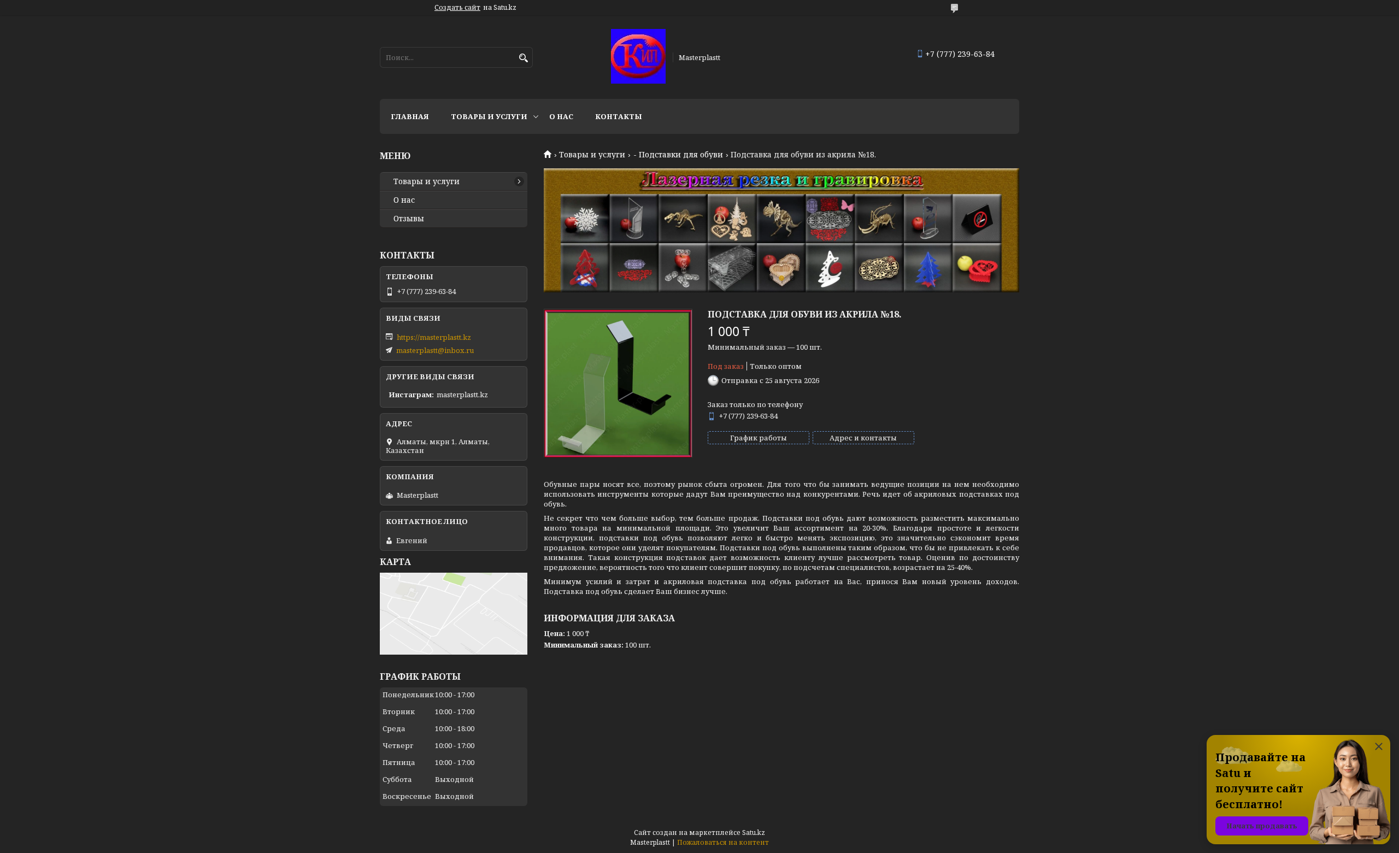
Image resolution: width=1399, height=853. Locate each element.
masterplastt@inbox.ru (435, 350)
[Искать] (523, 58)
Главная (410, 116)
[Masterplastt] (638, 57)
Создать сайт (457, 7)
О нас (561, 116)
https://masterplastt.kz (434, 337)
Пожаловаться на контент (723, 842)
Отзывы (408, 218)
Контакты (618, 116)
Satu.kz (753, 832)
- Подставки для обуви (678, 154)
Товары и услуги (489, 116)
